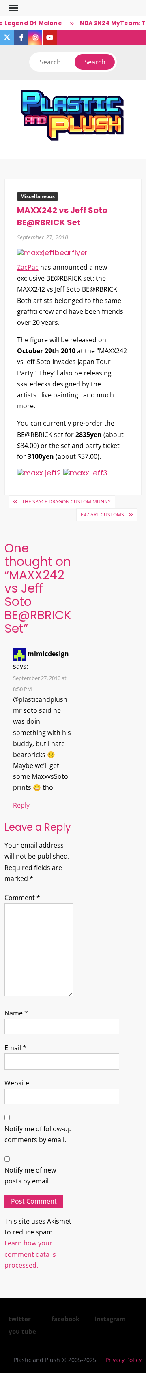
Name (16, 1012)
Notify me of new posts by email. (30, 1175)
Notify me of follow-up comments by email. (38, 1134)
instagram (110, 1319)
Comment (22, 897)
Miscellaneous (37, 196)
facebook (65, 1319)
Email (15, 1047)
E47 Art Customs (102, 514)
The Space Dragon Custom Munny (66, 501)
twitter (20, 1319)
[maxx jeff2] (39, 472)
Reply (21, 805)
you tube (22, 1331)
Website (16, 1083)
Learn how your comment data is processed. (30, 1254)
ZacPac (28, 267)
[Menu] (12, 8)
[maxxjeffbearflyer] (52, 252)
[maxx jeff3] (85, 472)
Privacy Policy (123, 1360)
